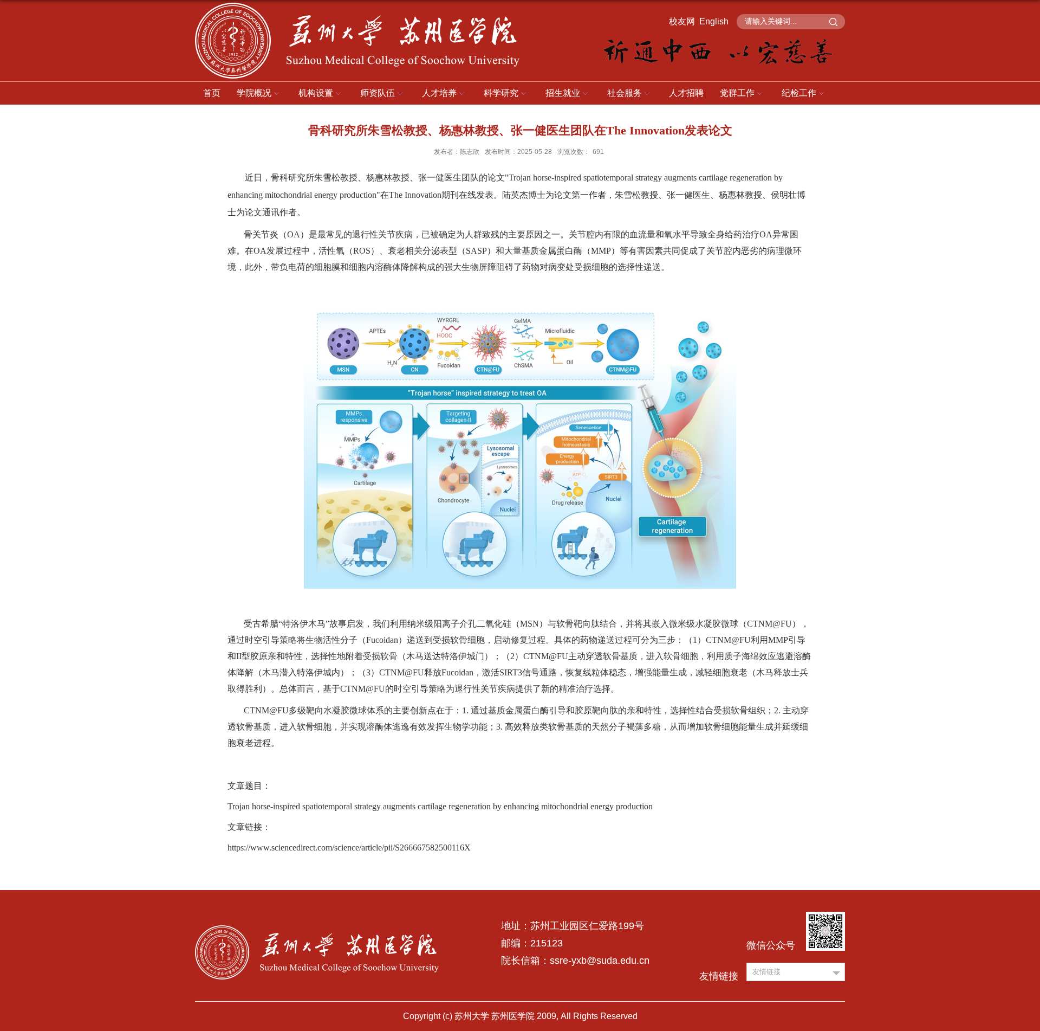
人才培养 (439, 93)
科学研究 (501, 93)
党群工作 (737, 93)
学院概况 (254, 93)
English (714, 21)
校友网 (682, 21)
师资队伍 (377, 93)
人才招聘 (686, 93)
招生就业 (562, 93)
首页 (211, 93)
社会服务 (624, 93)
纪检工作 (799, 93)
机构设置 (315, 93)
